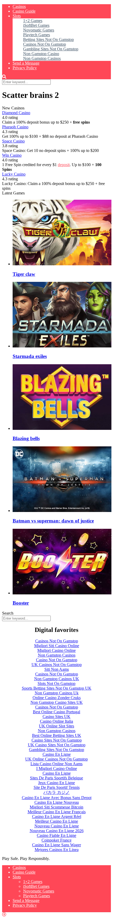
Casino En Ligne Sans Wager (56, 845)
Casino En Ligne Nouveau (56, 802)
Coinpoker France (56, 840)
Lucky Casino (13, 174)
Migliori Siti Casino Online (56, 645)
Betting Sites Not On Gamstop (48, 39)
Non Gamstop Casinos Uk (57, 693)
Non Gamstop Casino (41, 53)
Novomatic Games (38, 30)
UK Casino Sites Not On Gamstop (56, 745)
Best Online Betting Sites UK (56, 735)
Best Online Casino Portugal (56, 712)
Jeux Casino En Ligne (56, 782)
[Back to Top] (4, 914)
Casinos (19, 6)
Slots (17, 16)
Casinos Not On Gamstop (44, 44)
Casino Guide (24, 11)
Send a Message (26, 63)
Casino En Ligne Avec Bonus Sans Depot (56, 797)
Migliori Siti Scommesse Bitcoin (56, 807)
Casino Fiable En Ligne (56, 835)
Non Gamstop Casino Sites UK (56, 702)
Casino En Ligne (57, 754)
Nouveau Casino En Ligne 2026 (57, 830)
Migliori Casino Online (56, 650)
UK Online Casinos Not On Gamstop (56, 759)
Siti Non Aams (56, 669)
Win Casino (12, 155)
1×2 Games (32, 20)
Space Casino (13, 141)
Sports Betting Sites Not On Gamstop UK (56, 688)
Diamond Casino (16, 112)
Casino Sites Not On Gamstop (57, 740)
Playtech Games (36, 35)
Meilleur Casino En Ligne (56, 821)
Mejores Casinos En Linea (57, 849)
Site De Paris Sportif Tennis (57, 787)
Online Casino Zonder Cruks (57, 697)
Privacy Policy (25, 68)
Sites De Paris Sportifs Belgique (56, 778)
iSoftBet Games (36, 25)
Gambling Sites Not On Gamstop (50, 49)
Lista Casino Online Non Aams (56, 764)
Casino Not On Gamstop (56, 660)
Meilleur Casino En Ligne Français (57, 812)
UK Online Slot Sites (56, 726)
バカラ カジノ (56, 792)
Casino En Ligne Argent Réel (56, 816)
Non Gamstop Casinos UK (56, 679)
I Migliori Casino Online (56, 768)
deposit (64, 164)
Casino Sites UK (56, 716)
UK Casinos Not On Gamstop (57, 664)
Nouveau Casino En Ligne (56, 826)
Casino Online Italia (56, 721)
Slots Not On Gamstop (56, 683)
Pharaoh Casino (15, 127)
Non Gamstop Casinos (42, 58)
